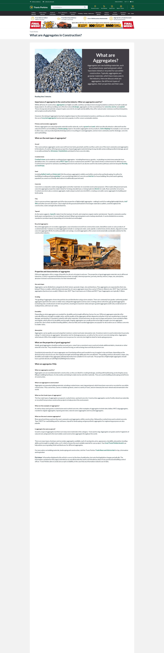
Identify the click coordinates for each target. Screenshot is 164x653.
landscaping (63, 129)
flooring (124, 163)
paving (57, 176)
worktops (41, 166)
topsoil (52, 214)
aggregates (60, 105)
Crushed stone (40, 159)
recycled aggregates (49, 118)
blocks (97, 189)
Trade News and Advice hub (105, 450)
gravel (86, 126)
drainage (76, 107)
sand (93, 126)
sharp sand (56, 174)
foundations (63, 151)
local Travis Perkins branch (114, 443)
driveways (54, 151)
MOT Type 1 (64, 161)
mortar (114, 107)
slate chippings (105, 129)
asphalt (122, 107)
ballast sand (45, 174)
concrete (108, 107)
